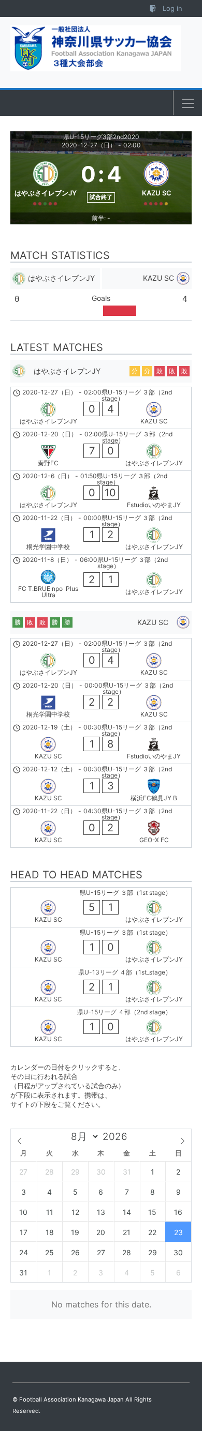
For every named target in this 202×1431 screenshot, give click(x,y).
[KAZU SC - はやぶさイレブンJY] (101, 907)
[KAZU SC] (156, 181)
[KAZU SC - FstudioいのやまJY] (101, 743)
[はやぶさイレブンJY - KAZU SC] (101, 408)
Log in (171, 8)
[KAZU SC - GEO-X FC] (101, 826)
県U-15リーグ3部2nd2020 (101, 137)
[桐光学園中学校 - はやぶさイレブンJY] (101, 533)
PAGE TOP (186, 1378)
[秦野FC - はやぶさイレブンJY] (101, 449)
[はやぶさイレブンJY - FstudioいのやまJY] (101, 491)
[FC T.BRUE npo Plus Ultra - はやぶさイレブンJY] (101, 578)
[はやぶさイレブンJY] (45, 181)
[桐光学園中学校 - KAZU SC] (101, 701)
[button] (188, 103)
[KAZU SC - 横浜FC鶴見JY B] (101, 784)
